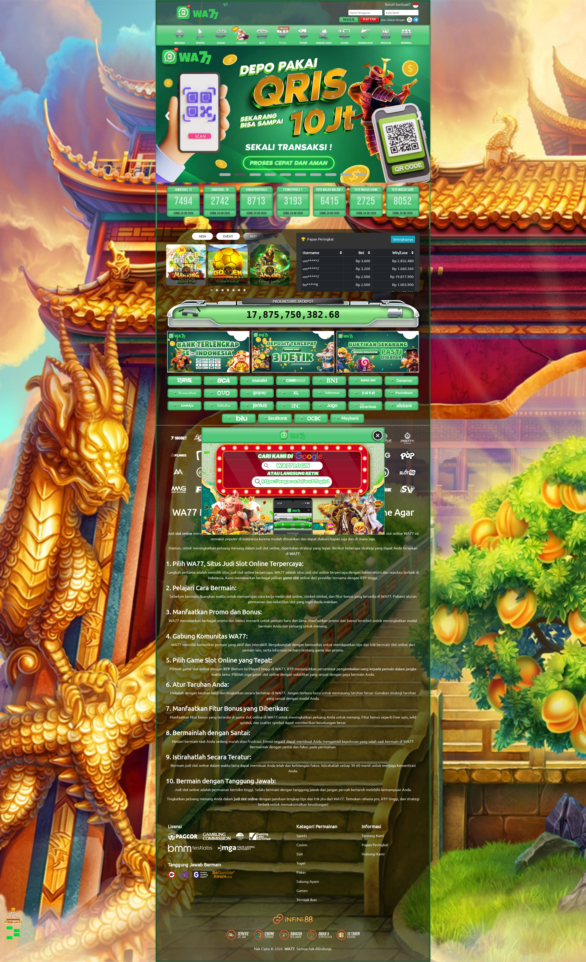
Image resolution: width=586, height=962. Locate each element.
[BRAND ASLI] (293, 489)
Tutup (378, 436)
